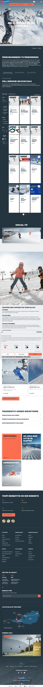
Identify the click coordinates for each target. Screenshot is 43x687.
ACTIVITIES (5, 532)
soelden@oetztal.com (15, 582)
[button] (5, 97)
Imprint (7, 666)
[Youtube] (24, 673)
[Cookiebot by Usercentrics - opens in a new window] (37, 332)
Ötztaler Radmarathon (6, 557)
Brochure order (31, 559)
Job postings (25, 666)
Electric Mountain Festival (6, 553)
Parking (29, 541)
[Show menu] (41, 1)
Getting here (30, 537)
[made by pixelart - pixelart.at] (21, 684)
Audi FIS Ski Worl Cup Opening (7, 551)
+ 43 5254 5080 (4, 579)
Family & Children (5, 543)
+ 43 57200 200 (4, 582)
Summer (3, 537)
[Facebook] (21, 673)
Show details (37, 351)
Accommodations (18, 535)
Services (30, 549)
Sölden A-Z (30, 543)
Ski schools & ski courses (30, 19)
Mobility (29, 539)
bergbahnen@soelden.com (15, 579)
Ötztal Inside (18, 549)
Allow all (35, 354)
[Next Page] (28, 214)
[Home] (9, 19)
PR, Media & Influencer (33, 666)
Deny (8, 354)
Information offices (31, 555)
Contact (29, 551)
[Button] (39, 596)
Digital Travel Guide (18, 553)
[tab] (7, 73)
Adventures (17, 539)
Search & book (19, 532)
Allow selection (21, 354)
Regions (29, 535)
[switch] (16, 347)
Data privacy (12, 666)
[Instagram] (19, 673)
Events (4, 549)
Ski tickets (17, 537)
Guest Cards (17, 551)
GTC (16, 666)
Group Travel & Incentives (19, 541)
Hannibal (3, 555)
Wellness (3, 541)
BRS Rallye (4, 561)
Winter (13, 19)
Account (16, 555)
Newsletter (30, 553)
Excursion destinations (6, 539)
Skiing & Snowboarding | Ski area (20, 19)
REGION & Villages (33, 532)
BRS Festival (4, 559)
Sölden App (30, 557)
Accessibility (20, 666)
